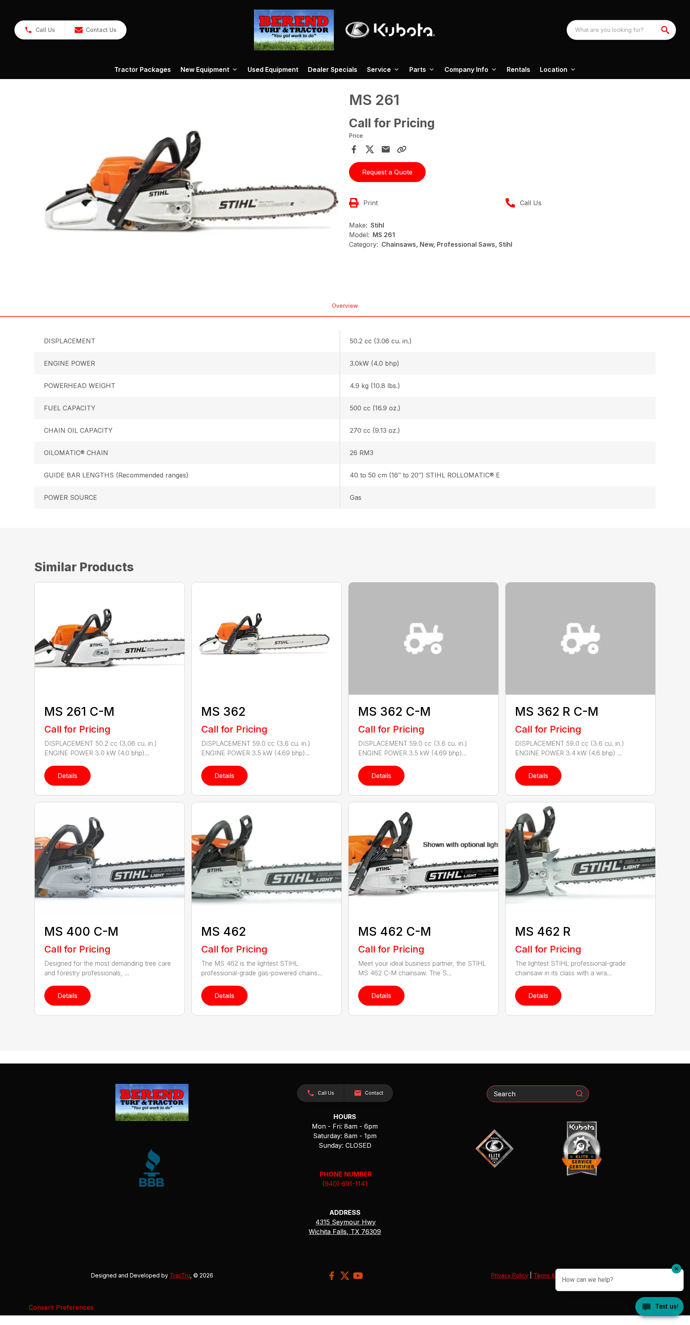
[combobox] (621, 30)
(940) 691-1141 (345, 1184)
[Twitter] (345, 1275)
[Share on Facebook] (354, 149)
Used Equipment (273, 69)
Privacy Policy (509, 1275)
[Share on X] (370, 149)
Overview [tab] (345, 305)
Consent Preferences (61, 1307)
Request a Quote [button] (387, 172)
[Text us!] (659, 1307)
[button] (40, 30)
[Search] (579, 1093)
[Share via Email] (386, 149)
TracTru (180, 1275)
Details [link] (67, 776)
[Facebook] (332, 1275)
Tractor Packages (142, 69)
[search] (666, 30)
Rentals (518, 69)
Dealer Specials (332, 69)
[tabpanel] (189, 184)
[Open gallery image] (189, 183)
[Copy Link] (401, 149)
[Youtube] (358, 1275)
